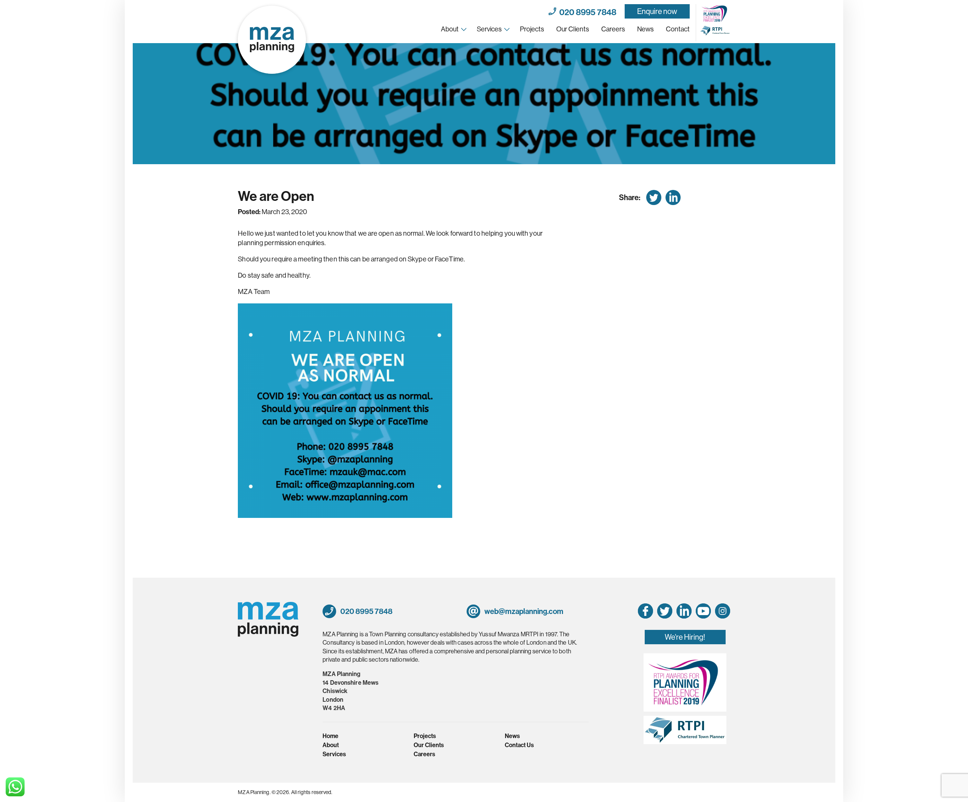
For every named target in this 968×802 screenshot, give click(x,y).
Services (489, 29)
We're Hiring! (685, 637)
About (450, 29)
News (645, 29)
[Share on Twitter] (653, 197)
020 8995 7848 (586, 11)
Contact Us (519, 745)
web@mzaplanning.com (523, 611)
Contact (678, 29)
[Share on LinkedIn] (673, 197)
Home (330, 736)
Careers (613, 29)
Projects (532, 29)
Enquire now (657, 11)
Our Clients (572, 29)
